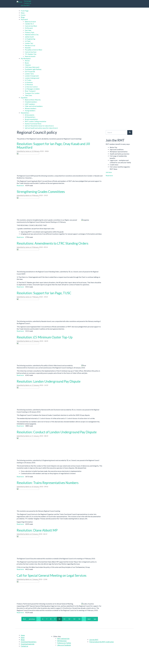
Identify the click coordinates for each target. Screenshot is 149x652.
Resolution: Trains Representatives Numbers (47, 483)
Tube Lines (28, 95)
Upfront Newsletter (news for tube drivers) (39, 126)
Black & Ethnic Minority (33, 100)
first (24, 619)
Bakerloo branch (30, 22)
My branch (24, 19)
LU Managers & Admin (32, 89)
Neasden (28, 48)
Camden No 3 (29, 24)
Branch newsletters (31, 119)
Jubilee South (29, 37)
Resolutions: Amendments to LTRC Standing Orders (52, 243)
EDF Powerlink (30, 71)
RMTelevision (62, 641)
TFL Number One (30, 54)
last (95, 619)
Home (23, 635)
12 (69, 619)
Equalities (24, 98)
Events (23, 15)
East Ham (28, 30)
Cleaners (28, 65)
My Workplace (26, 58)
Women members (30, 108)
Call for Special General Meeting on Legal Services (51, 575)
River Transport (30, 91)
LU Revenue (29, 84)
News (23, 13)
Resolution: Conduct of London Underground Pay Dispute (57, 432)
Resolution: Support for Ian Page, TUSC (44, 293)
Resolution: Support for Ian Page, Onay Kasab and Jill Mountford (53, 145)
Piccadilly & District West (33, 50)
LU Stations (29, 82)
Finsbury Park (29, 32)
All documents (29, 115)
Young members (30, 110)
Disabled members (31, 102)
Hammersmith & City (32, 34)
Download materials (27, 644)
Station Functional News (33, 124)
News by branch (30, 56)
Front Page (24, 11)
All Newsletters (30, 117)
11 (64, 619)
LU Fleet (28, 41)
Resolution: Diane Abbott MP (37, 530)
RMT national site (63, 638)
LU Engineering (30, 39)
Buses (27, 63)
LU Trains (28, 80)
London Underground (32, 78)
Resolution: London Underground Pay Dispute (48, 381)
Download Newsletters (28, 642)
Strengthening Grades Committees (41, 192)
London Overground (32, 76)
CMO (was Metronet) (32, 67)
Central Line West (31, 26)
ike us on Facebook (64, 645)
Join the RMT (25, 5)
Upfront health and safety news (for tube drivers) (41, 128)
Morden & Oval (30, 45)
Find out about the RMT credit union (101, 642)
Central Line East (30, 52)
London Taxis (29, 74)
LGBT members (30, 104)
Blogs (23, 17)
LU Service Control (31, 87)
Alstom (27, 61)
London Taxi (29, 43)
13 (74, 619)
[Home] (20, 2)
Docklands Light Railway (33, 69)
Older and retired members (34, 106)
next (89, 619)
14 (79, 619)
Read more (20, 185)
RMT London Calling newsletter (35, 121)
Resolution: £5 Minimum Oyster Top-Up (44, 337)
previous (32, 619)
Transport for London (32, 93)
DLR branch (29, 28)
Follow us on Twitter (64, 643)
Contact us (27, 3)
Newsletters (25, 113)
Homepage (27, 1)
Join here (109, 172)
